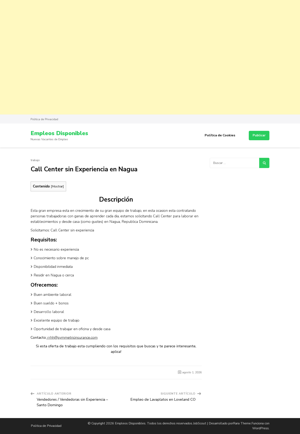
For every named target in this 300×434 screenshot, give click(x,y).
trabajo (35, 160)
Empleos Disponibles (59, 133)
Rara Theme (242, 423)
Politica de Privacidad (44, 119)
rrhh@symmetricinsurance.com (72, 337)
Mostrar (57, 186)
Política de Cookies (220, 135)
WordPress (260, 428)
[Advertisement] (122, 28)
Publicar (259, 135)
